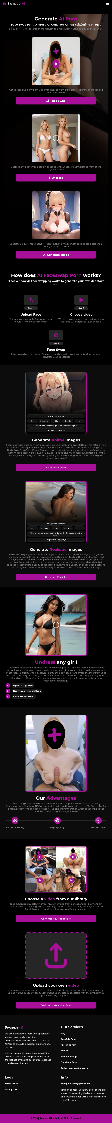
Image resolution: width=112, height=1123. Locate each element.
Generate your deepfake (56, 918)
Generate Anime (56, 467)
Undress (57, 177)
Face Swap (58, 100)
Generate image (58, 254)
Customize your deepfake (56, 1005)
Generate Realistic (56, 577)
